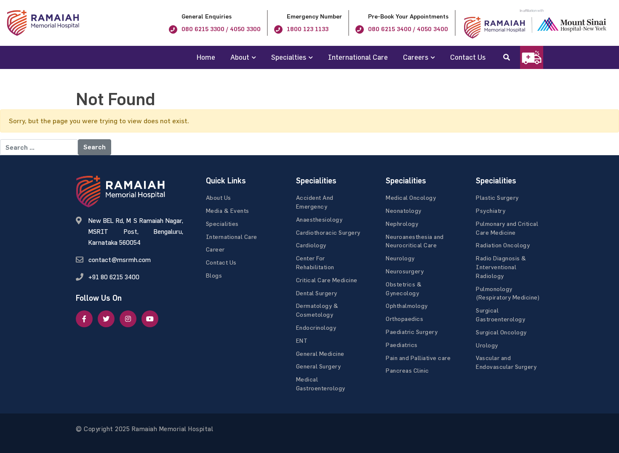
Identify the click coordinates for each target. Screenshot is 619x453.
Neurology (400, 258)
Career (215, 249)
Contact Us (468, 57)
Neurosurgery (405, 271)
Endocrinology (316, 327)
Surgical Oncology (501, 332)
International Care (358, 57)
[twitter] (106, 318)
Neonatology (404, 210)
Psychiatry (490, 210)
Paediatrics (402, 344)
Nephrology (402, 223)
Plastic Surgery (497, 197)
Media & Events (227, 210)
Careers (415, 57)
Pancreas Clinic (407, 370)
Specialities (222, 223)
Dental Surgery (316, 293)
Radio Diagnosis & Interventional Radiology (501, 266)
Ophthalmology (407, 305)
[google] (128, 318)
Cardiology (311, 245)
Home (206, 57)
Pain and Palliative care (418, 357)
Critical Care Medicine (327, 279)
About (239, 57)
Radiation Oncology (503, 245)
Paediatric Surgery (412, 331)
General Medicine (320, 353)
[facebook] (84, 318)
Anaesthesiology (319, 219)
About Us (218, 197)
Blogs (214, 275)
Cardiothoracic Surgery (328, 232)
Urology (487, 345)
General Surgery (318, 366)
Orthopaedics (404, 318)
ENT (302, 340)
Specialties (288, 57)
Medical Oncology (411, 197)
